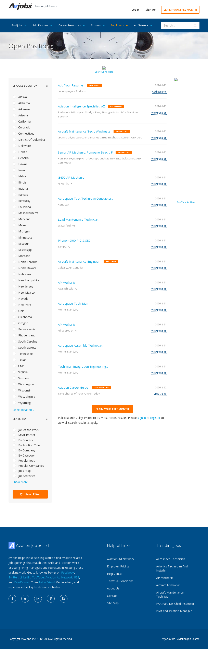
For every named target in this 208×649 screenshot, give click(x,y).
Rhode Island (26, 335)
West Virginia (26, 396)
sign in (142, 418)
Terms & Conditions (120, 581)
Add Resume (40, 25)
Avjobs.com (168, 639)
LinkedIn (25, 577)
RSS (76, 577)
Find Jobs (17, 25)
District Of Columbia (31, 140)
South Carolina (27, 341)
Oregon (22, 323)
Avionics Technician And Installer (172, 568)
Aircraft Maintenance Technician (170, 594)
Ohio (21, 311)
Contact (112, 596)
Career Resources (69, 25)
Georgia (23, 158)
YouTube (38, 577)
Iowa (21, 170)
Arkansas (23, 109)
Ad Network (141, 25)
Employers (117, 25)
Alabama (23, 103)
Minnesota (24, 237)
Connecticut (25, 133)
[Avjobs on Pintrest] (51, 599)
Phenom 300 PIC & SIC (74, 240)
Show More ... (21, 482)
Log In (136, 9)
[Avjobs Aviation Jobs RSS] (63, 599)
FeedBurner (22, 582)
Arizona (22, 115)
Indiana (22, 188)
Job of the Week (28, 430)
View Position (159, 112)
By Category (26, 455)
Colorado (23, 127)
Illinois (21, 182)
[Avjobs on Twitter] (25, 599)
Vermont (23, 378)
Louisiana (24, 207)
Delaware (24, 146)
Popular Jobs (26, 460)
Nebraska (24, 274)
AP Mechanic (66, 282)
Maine (21, 225)
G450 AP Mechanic (71, 177)
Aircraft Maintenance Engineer (79, 261)
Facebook (67, 572)
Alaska (22, 97)
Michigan (23, 231)
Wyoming (24, 403)
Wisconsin (24, 390)
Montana (23, 256)
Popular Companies (30, 466)
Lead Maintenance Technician (78, 219)
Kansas (22, 195)
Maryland (23, 219)
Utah (21, 366)
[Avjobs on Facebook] (12, 599)
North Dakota (27, 268)
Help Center (114, 574)
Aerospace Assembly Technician (80, 345)
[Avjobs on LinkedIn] (38, 599)
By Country (25, 440)
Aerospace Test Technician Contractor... (85, 198)
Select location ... (24, 410)
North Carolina (27, 262)
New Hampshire (28, 280)
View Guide (160, 394)
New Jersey (25, 286)
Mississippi (24, 250)
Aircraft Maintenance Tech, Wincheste (84, 131)
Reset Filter (32, 494)
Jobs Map (24, 471)
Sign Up (150, 9)
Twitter (13, 577)
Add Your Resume (70, 85)
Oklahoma (24, 317)
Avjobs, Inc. (29, 639)
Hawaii (22, 164)
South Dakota (27, 347)
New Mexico (26, 292)
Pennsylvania (26, 329)
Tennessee (25, 354)
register (155, 418)
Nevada (22, 299)
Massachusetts (27, 213)
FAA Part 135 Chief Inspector (175, 604)
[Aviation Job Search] (20, 6)
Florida (22, 152)
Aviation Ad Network (59, 577)
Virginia (22, 372)
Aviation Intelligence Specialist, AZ (81, 106)
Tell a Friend (47, 582)
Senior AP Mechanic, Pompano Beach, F (85, 152)
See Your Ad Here (104, 71)
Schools (96, 25)
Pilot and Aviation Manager (174, 611)
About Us (113, 588)
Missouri (23, 243)
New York (24, 305)
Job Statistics (26, 476)
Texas (21, 360)
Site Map (113, 603)
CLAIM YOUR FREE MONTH (180, 9)
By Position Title (28, 445)
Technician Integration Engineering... (83, 366)
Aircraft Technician (168, 585)
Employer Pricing (118, 566)
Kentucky (23, 201)
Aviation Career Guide (73, 387)
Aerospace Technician (73, 303)
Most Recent (26, 435)
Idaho (21, 176)
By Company (26, 450)
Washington (25, 384)
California (24, 121)
